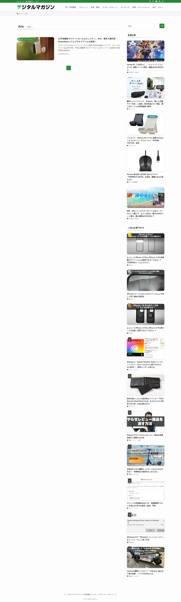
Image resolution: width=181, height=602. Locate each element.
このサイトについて (73, 594)
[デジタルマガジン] (36, 7)
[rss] (159, 1)
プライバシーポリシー (107, 594)
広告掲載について (89, 594)
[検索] (162, 1)
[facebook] (150, 1)
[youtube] (156, 1)
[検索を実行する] (161, 26)
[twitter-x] (153, 1)
